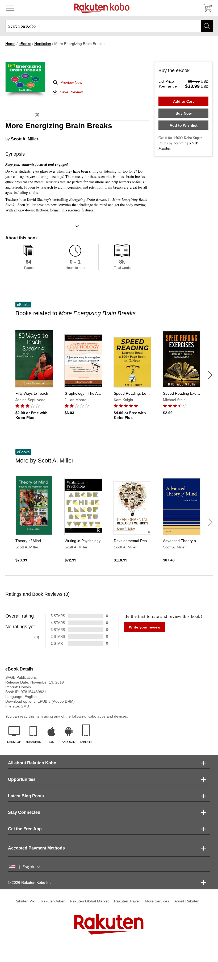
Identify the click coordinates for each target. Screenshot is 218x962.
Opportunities (22, 779)
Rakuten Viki (24, 901)
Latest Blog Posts (26, 796)
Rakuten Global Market (89, 901)
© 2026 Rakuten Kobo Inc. (30, 882)
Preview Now (71, 82)
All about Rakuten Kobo (32, 763)
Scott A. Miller (24, 139)
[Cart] (207, 8)
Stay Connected (24, 812)
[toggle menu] (10, 8)
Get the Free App (25, 829)
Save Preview (71, 92)
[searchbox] (109, 26)
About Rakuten (186, 901)
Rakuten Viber (53, 901)
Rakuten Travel (127, 901)
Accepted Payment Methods (36, 848)
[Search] (207, 26)
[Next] (210, 375)
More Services (157, 901)
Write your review (144, 627)
